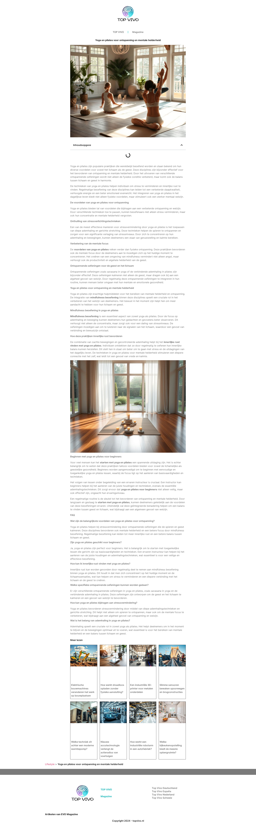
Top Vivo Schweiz (162, 797)
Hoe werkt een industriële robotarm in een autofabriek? (141, 745)
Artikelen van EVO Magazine (61, 814)
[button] (181, 145)
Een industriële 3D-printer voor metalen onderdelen (141, 688)
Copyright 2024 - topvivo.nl (128, 820)
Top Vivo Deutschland (164, 788)
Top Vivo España (161, 791)
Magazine (137, 32)
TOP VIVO (118, 32)
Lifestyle (50, 764)
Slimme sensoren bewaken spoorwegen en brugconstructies (172, 688)
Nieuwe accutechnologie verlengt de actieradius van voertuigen (110, 748)
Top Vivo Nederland (163, 794)
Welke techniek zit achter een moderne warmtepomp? (82, 745)
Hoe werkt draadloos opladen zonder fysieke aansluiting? (112, 688)
